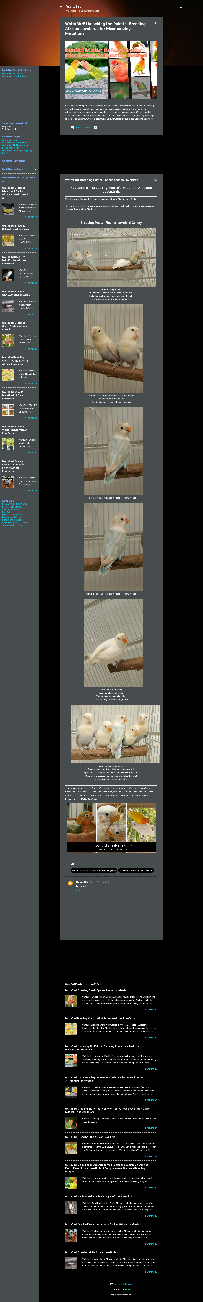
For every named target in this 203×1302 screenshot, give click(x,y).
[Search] (181, 7)
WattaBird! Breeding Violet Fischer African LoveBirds (14, 430)
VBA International (10, 509)
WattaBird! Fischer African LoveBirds (136, 870)
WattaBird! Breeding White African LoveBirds (90, 1252)
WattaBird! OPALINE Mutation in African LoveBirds (13, 395)
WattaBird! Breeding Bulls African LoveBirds (90, 1136)
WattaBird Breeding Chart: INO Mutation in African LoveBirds (100, 1018)
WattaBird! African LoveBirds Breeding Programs (94, 870)
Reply (79, 890)
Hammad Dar (82, 882)
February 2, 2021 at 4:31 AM (100, 882)
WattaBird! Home (10, 140)
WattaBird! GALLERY (12, 73)
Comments (11, 129)
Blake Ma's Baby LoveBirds (15, 522)
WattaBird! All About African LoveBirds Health (15, 146)
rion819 (127, 1289)
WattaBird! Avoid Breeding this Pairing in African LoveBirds (99, 1196)
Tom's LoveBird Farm (12, 525)
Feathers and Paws (11, 517)
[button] (155, 23)
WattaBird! (74, 7)
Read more (151, 1009)
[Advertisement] (174, 58)
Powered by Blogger (123, 1284)
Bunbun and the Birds (12, 520)
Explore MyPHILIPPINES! (14, 504)
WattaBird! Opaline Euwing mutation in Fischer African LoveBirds (102, 1224)
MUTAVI (6, 512)
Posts (9, 126)
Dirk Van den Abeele (12, 514)
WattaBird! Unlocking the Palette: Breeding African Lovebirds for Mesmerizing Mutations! (105, 28)
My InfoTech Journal (12, 507)
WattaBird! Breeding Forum (15, 142)
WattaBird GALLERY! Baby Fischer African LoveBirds (14, 260)
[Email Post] (95, 128)
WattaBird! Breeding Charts (15, 76)
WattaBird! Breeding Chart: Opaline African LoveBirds (95, 990)
